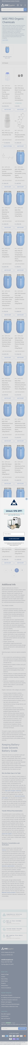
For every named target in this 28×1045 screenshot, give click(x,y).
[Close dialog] (27, 499)
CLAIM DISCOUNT (14, 538)
